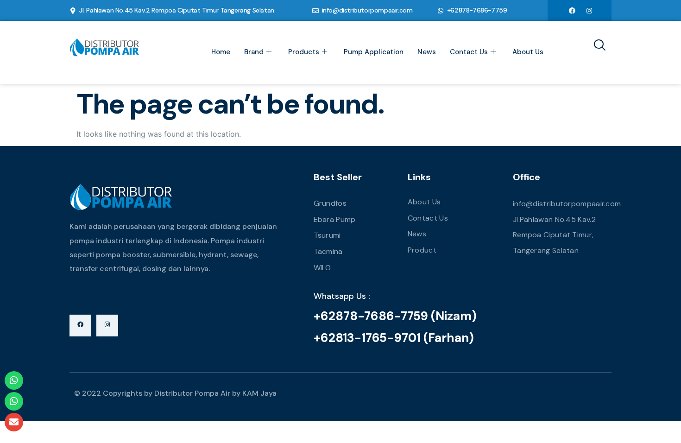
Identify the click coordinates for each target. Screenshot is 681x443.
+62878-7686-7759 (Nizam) (395, 316)
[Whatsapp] (14, 380)
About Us (527, 52)
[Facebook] (572, 10)
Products (303, 52)
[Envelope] (14, 422)
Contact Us (469, 52)
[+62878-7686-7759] (440, 10)
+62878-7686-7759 (477, 10)
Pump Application (374, 52)
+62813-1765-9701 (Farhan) (394, 338)
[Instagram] (589, 10)
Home (220, 52)
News (426, 52)
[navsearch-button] (596, 46)
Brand (254, 52)
